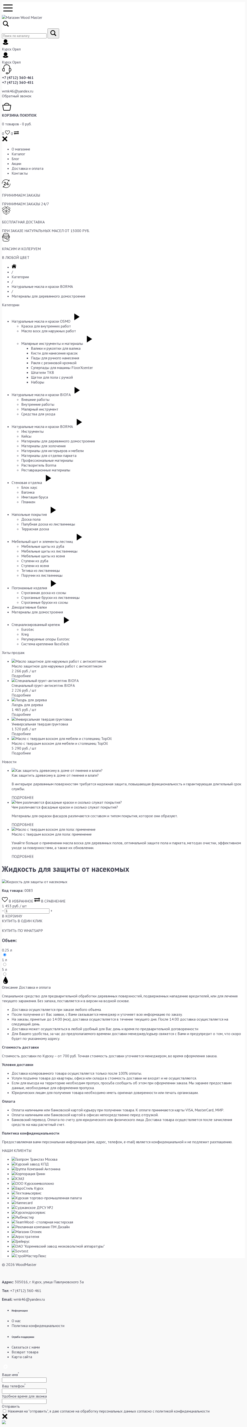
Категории (20, 276)
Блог (15, 158)
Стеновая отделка (27, 482)
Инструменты (32, 431)
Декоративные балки (29, 607)
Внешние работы (35, 399)
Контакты (20, 173)
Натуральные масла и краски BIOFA (41, 394)
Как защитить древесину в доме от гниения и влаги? (55, 775)
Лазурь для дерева (27, 704)
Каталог (18, 153)
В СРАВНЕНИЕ (53, 901)
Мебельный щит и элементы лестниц (42, 541)
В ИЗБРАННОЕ (21, 901)
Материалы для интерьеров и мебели (52, 450)
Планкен (28, 501)
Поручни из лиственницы (41, 575)
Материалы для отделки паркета (48, 455)
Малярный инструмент (39, 409)
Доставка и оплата (27, 168)
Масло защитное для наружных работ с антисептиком (57, 666)
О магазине (21, 149)
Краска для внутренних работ (46, 326)
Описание (10, 987)
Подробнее (21, 675)
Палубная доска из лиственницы (48, 524)
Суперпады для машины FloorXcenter (62, 367)
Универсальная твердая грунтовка (40, 724)
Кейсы (26, 436)
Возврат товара (25, 1351)
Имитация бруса (34, 497)
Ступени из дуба (34, 560)
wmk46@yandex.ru (17, 91)
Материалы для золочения (43, 445)
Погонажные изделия (29, 587)
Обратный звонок (16, 95)
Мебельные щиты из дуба (42, 546)
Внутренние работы (37, 404)
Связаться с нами (26, 1347)
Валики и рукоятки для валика (56, 348)
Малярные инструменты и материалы (52, 343)
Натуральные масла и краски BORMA (42, 286)
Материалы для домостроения (37, 612)
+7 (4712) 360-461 (18, 77)
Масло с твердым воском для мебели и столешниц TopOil (60, 743)
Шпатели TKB (42, 372)
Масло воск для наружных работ (48, 330)
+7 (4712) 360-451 (18, 82)
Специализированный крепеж (36, 624)
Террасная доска (35, 528)
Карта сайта (22, 1356)
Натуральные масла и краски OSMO (41, 321)
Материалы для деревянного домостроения (48, 296)
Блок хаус (29, 487)
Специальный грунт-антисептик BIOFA (43, 685)
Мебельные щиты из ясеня (43, 556)
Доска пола (31, 519)
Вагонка (27, 492)
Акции (16, 163)
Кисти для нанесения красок (54, 353)
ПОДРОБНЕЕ (23, 797)
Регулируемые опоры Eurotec (45, 639)
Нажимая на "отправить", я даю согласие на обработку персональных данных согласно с (109, 1411)
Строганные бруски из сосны (44, 602)
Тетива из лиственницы (40, 570)
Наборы (37, 382)
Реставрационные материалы (45, 470)
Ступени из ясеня (35, 565)
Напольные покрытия (29, 514)
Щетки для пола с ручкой (52, 377)
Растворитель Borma (38, 465)
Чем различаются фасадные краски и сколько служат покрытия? (65, 807)
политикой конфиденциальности (182, 1411)
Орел (16, 49)
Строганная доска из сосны (43, 592)
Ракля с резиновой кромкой (53, 362)
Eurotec (27, 629)
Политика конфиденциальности (38, 1325)
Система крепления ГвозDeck (45, 643)
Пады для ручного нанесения (55, 357)
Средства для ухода (38, 414)
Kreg (25, 634)
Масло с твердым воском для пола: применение (52, 834)
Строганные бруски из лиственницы (50, 597)
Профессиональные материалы (47, 460)
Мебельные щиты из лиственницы (49, 551)
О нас (16, 1320)
